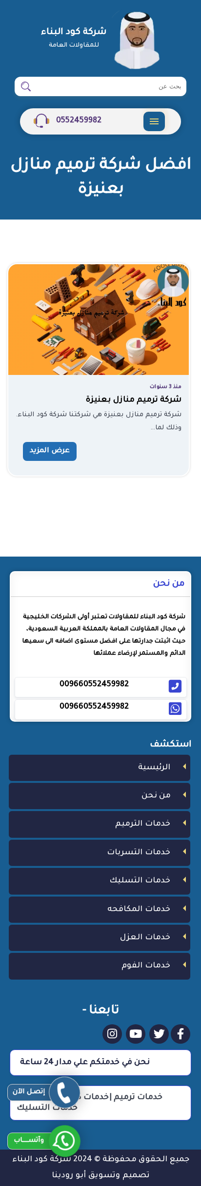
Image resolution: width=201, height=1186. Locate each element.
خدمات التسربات (138, 852)
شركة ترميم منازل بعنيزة (133, 400)
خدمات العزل (145, 937)
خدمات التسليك (139, 881)
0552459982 (77, 121)
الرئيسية (154, 767)
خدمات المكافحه (138, 909)
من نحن (156, 796)
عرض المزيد (50, 451)
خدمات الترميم (142, 824)
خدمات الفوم (145, 966)
